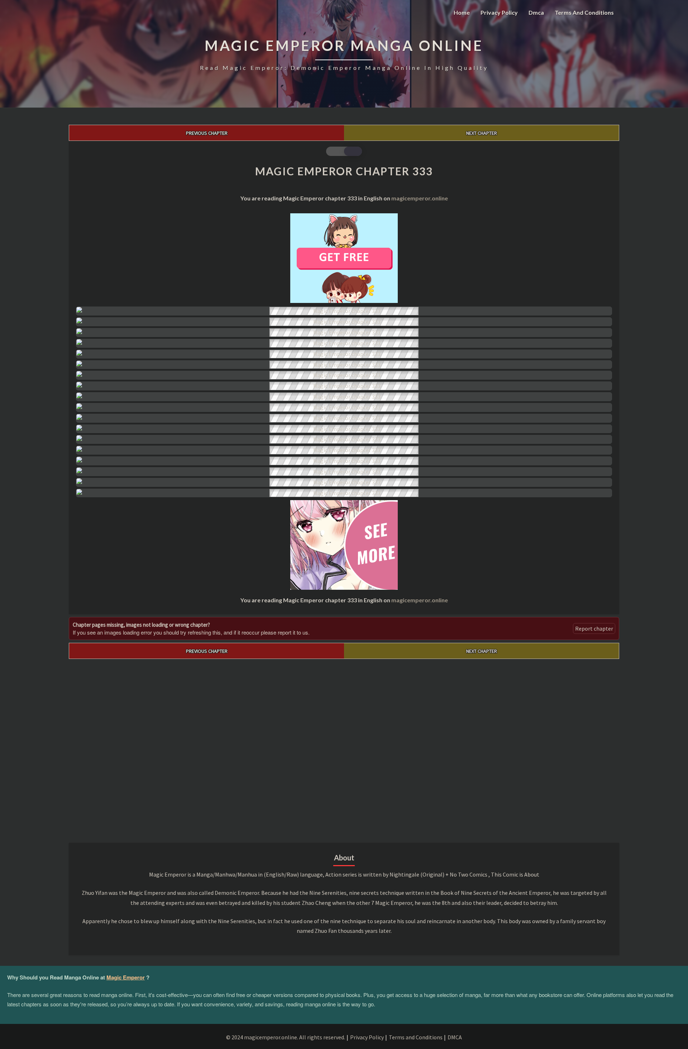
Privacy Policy (499, 12)
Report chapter (594, 628)
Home (462, 12)
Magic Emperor (125, 977)
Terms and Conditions (584, 12)
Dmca (536, 12)
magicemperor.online (419, 198)
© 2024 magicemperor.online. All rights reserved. (285, 1037)
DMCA (455, 1037)
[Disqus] (344, 748)
